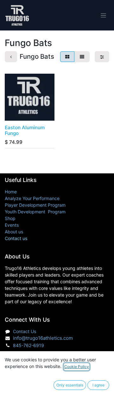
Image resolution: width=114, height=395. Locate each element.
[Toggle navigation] (103, 15)
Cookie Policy (76, 366)
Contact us (16, 238)
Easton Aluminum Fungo (25, 130)
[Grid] (67, 56)
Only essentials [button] (69, 385)
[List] (82, 56)
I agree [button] (98, 385)
